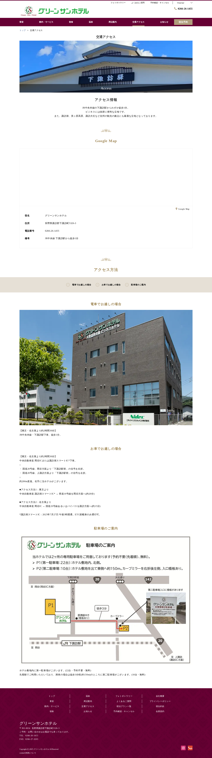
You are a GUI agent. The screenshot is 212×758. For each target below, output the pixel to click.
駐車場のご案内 (138, 285)
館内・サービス (51, 706)
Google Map (184, 209)
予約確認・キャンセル (159, 3)
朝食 (52, 711)
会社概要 (160, 696)
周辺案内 (88, 701)
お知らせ (88, 711)
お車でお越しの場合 (111, 285)
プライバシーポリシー (160, 701)
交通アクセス (87, 706)
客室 (52, 701)
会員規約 (160, 711)
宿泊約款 (160, 706)
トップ (52, 696)
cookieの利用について (27, 753)
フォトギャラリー (124, 696)
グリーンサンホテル (38, 723)
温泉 (88, 696)
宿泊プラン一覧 (124, 706)
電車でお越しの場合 (81, 285)
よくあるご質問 (124, 701)
